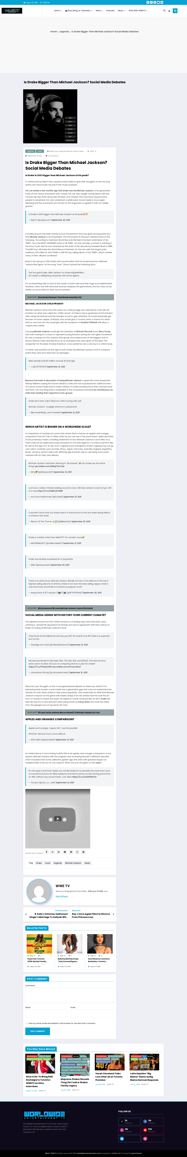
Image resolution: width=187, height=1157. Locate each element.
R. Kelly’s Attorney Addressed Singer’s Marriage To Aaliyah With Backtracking (48, 915)
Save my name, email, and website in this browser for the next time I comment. (62, 1023)
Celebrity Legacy (45, 1056)
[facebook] (46, 852)
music (81, 151)
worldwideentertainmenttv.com (89, 1153)
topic (98, 762)
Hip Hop (76, 1056)
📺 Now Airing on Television (77, 10)
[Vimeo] (129, 1138)
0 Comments (53, 156)
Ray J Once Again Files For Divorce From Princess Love (91, 915)
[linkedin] (58, 852)
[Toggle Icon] (175, 10)
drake (51, 151)
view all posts (62, 896)
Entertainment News (115, 1056)
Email (73, 1007)
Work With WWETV (137, 10)
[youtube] (158, 2)
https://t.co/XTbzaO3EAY (41, 666)
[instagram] (155, 2)
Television (114, 1059)
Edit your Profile (95, 891)
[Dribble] (153, 1138)
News (98, 10)
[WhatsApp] (77, 852)
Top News (85, 1059)
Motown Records (84, 331)
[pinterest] (71, 852)
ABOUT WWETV (50, 1153)
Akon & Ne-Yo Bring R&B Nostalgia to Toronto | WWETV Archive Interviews (39, 1081)
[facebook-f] (148, 2)
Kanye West (84, 702)
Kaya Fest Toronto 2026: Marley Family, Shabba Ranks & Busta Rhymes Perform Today (38, 960)
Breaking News (32, 1056)
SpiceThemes (136, 1153)
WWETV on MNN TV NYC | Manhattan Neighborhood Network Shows (74, 1073)
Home (57, 10)
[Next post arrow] (113, 914)
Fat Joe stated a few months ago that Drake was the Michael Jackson (59, 190)
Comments (30, 985)
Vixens (141, 1059)
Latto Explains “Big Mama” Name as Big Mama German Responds (144, 1076)
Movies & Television (74, 1059)
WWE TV (93, 151)
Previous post (61, 911)
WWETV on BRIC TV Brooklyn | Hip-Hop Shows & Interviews (74, 1067)
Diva (144, 1056)
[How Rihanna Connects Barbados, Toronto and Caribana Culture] (100, 943)
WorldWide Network (68, 1065)
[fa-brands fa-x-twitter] (151, 2)
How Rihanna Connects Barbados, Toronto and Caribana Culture (99, 960)
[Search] (164, 10)
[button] (57, 818)
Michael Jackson (38, 236)
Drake (103, 698)
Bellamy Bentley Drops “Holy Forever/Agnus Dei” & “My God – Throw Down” (68, 960)
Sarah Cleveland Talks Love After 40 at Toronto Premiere (109, 1076)
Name (27, 1007)
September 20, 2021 (61, 220)
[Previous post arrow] (26, 914)
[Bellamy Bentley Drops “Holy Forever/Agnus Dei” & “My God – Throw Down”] (69, 943)
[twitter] (52, 852)
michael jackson (72, 151)
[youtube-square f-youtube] (161, 2)
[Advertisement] (93, 51)
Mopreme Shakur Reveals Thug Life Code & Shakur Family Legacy (75, 1082)
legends (62, 151)
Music (120, 10)
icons (56, 151)
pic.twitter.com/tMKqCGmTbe (49, 466)
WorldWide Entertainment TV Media (74, 1062)
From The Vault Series (34, 1059)
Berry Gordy (104, 331)
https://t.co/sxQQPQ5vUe (84, 776)
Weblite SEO (116, 1153)
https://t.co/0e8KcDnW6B (50, 491)
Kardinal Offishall (89, 322)
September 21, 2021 (56, 366)
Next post (76, 911)
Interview (110, 10)
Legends (30, 151)
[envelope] (65, 852)
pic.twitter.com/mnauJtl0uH (67, 666)
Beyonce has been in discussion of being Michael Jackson (53, 380)
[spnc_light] (169, 10)
